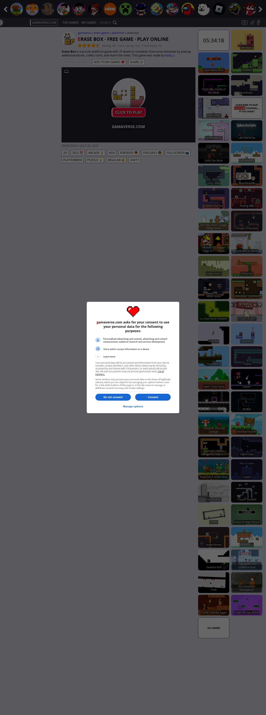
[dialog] (133, 357)
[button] (133, 356)
